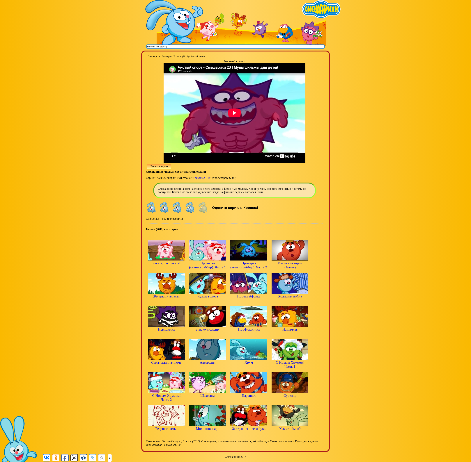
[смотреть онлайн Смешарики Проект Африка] (249, 302)
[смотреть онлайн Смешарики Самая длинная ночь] (166, 368)
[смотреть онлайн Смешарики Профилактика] (249, 335)
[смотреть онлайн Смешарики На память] (290, 335)
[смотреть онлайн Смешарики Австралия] (207, 368)
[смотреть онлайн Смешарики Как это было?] (290, 434)
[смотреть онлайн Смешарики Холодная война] (290, 302)
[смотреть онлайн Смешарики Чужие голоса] (207, 302)
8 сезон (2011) (201, 177)
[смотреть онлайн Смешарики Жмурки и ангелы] (166, 302)
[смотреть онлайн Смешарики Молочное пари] (207, 434)
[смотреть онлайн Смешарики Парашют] (249, 401)
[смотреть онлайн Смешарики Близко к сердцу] (207, 335)
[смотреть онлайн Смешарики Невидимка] (166, 335)
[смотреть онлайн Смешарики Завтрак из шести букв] (249, 434)
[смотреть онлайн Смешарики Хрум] (249, 368)
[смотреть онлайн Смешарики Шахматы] (207, 401)
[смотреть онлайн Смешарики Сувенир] (290, 401)
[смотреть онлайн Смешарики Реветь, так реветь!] (166, 269)
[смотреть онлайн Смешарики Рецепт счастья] (166, 434)
